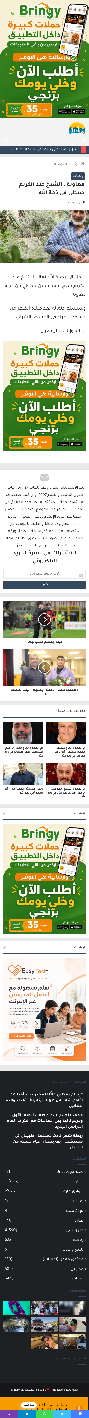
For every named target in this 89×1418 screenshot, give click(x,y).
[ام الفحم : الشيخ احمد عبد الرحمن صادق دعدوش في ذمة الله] (66, 774)
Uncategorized (69, 1172)
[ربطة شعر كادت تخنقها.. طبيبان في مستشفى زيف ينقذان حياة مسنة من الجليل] (16, 1308)
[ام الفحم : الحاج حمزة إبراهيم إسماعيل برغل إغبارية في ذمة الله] (23, 733)
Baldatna (41, 1390)
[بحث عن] (84, 141)
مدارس (77, 1269)
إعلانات (77, 1201)
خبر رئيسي (74, 1230)
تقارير (78, 1221)
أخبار (79, 1182)
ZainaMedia (17, 1390)
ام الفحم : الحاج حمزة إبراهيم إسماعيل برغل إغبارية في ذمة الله (23, 752)
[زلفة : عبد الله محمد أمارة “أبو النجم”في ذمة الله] (23, 774)
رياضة (78, 1240)
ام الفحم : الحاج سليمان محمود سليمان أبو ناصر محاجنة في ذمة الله (70, 752)
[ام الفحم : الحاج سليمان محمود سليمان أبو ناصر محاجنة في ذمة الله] (66, 733)
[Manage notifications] (79, 1409)
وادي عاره (71, 1192)
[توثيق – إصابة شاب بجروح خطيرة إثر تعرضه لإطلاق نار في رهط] (16, 1324)
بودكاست (74, 1211)
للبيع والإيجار (72, 1250)
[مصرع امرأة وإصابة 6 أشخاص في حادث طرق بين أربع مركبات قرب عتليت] (72, 1341)
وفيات (57, 165)
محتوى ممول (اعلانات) (63, 1259)
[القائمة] (5, 141)
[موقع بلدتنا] (77, 127)
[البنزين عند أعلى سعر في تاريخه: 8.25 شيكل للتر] (72, 1324)
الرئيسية (73, 165)
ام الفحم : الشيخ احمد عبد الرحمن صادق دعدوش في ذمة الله (66, 793)
